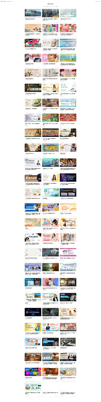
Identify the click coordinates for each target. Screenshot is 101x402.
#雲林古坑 (26, 201)
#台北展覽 (44, 37)
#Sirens (44, 321)
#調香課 (44, 52)
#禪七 (26, 306)
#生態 (61, 97)
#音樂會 (26, 261)
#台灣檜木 (62, 351)
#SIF (26, 52)
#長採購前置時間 (63, 52)
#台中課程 (26, 216)
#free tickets (44, 231)
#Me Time (26, 112)
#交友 (43, 246)
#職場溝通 (44, 306)
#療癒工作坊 (27, 276)
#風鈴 (43, 82)
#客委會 (62, 37)
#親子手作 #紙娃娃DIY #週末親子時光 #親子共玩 (67, 381)
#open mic (62, 336)
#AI (43, 351)
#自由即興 (62, 231)
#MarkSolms (27, 396)
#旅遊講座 (44, 276)
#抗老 (61, 276)
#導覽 (43, 22)
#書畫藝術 (62, 246)
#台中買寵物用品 (63, 82)
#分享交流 (44, 336)
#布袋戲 (26, 351)
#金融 (43, 261)
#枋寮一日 (26, 22)
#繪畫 (43, 291)
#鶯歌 (61, 216)
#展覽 (61, 22)
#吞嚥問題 (26, 67)
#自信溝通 (26, 246)
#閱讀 (61, 67)
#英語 (26, 336)
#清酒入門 (62, 396)
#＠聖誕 (26, 82)
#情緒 (61, 261)
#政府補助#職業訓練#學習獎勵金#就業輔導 (30, 381)
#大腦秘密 (44, 97)
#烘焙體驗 (62, 291)
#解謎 (26, 37)
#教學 (26, 97)
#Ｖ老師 (44, 67)
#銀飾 (43, 396)
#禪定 (43, 201)
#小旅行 (26, 231)
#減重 (61, 321)
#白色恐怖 (62, 112)
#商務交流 (62, 366)
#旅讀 (43, 381)
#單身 (26, 366)
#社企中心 (26, 291)
